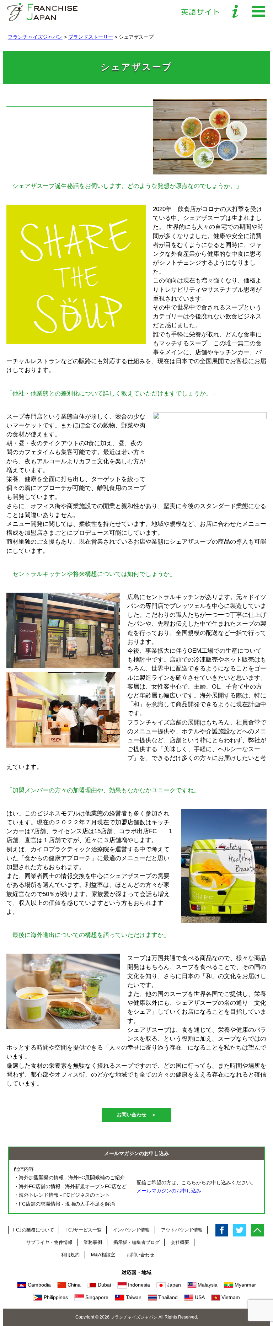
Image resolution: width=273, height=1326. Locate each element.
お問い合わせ (140, 1254)
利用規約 (70, 1254)
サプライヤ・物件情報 (49, 1242)
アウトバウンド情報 (182, 1230)
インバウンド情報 (131, 1230)
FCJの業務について (33, 1230)
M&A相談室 (103, 1254)
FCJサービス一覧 (83, 1230)
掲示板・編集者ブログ (136, 1242)
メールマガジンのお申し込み (168, 1190)
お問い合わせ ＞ (136, 1114)
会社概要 (180, 1242)
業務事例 (93, 1242)
